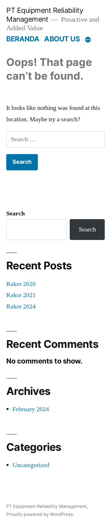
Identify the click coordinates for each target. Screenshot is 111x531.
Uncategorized (31, 465)
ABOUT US (62, 39)
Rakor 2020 (21, 284)
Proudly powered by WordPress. (40, 514)
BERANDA (23, 39)
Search (15, 213)
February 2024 (31, 409)
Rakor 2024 (21, 306)
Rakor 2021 (21, 295)
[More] (88, 40)
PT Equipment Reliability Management (44, 14)
